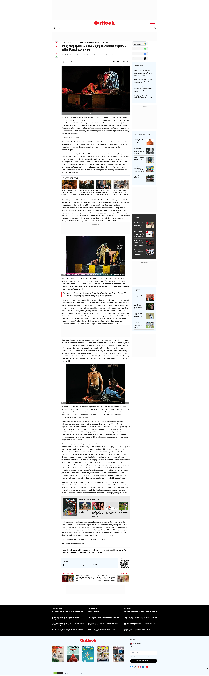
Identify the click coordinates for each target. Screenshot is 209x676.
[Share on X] (56, 46)
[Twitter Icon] (135, 666)
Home (63, 42)
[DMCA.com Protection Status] (58, 673)
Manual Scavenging (78, 565)
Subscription (137, 644)
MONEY (67, 28)
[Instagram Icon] (139, 666)
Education (82, 552)
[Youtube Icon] (147, 666)
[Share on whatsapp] (56, 52)
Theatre (66, 565)
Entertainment (72, 552)
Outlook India (94, 550)
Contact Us (129, 673)
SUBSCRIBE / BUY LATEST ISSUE (143, 660)
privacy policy (148, 656)
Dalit (87, 565)
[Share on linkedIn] (56, 49)
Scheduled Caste (97, 565)
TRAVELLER (73, 28)
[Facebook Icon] (131, 666)
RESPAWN (85, 28)
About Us (122, 673)
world (100, 552)
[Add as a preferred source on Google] (56, 55)
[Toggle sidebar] (54, 28)
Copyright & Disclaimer (140, 673)
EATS (79, 28)
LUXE (90, 28)
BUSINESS (60, 28)
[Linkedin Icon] (143, 666)
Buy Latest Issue (138, 647)
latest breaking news (79, 550)
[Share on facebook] (56, 43)
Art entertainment (72, 42)
